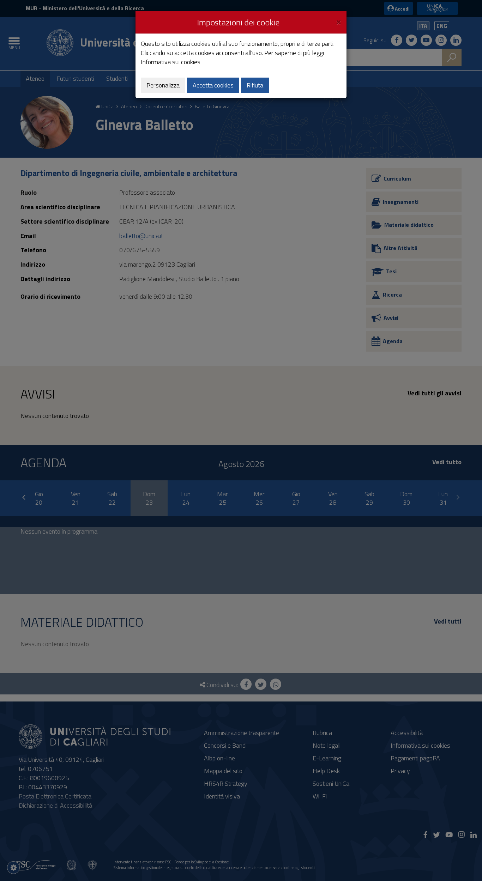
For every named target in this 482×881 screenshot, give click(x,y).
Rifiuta (255, 85)
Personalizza (163, 85)
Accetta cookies (213, 85)
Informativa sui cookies (170, 62)
